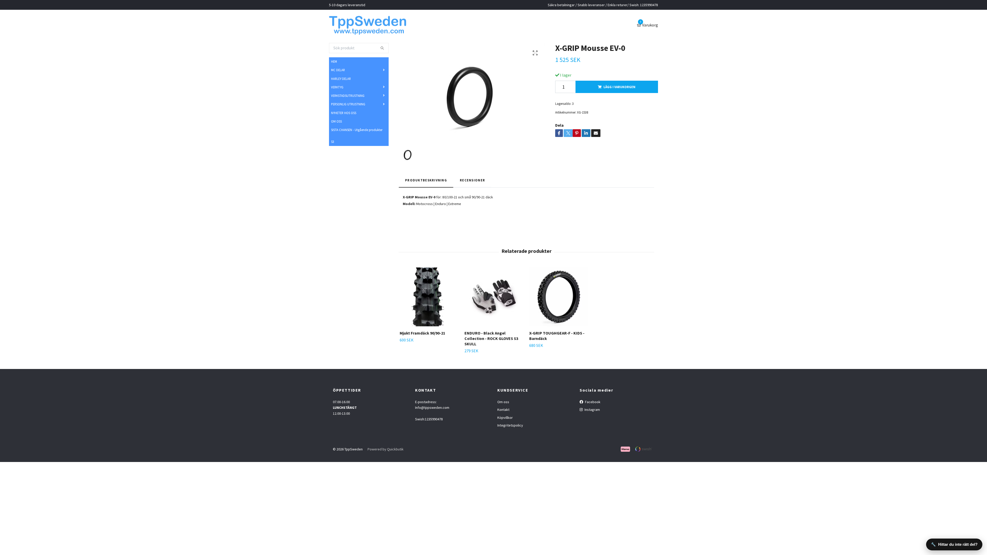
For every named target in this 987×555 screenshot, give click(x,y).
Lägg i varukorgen (619, 89)
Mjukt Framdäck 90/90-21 (422, 334)
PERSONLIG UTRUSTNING (348, 106)
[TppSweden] (371, 26)
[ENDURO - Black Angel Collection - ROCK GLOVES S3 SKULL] (493, 298)
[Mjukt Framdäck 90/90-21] (429, 298)
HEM (334, 63)
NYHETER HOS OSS (343, 115)
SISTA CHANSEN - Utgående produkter (356, 132)
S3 (332, 143)
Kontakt (503, 411)
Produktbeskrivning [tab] (426, 182)
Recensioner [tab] (472, 182)
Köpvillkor (505, 419)
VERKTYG (337, 89)
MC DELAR (338, 72)
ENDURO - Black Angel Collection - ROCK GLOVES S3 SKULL (491, 340)
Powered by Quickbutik (386, 451)
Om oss (503, 403)
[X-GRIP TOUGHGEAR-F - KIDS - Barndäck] (558, 298)
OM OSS (336, 123)
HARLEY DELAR (341, 80)
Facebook (592, 403)
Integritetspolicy (510, 427)
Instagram (592, 411)
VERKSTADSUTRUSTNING (347, 97)
